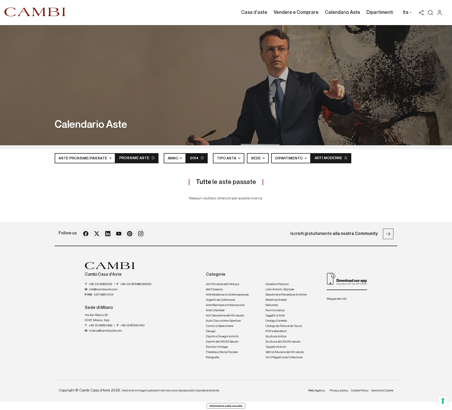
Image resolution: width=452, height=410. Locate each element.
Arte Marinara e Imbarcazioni (225, 305)
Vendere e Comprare (296, 12)
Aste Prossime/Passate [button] (83, 158)
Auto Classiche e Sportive (223, 320)
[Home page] (35, 12)
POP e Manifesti (276, 331)
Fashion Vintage (217, 347)
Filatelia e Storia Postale (222, 352)
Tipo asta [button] (227, 158)
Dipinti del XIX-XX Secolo (222, 341)
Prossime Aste (134, 158)
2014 (194, 158)
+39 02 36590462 (100, 325)
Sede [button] (256, 158)
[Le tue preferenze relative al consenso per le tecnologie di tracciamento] (443, 401)
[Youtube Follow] (118, 233)
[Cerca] (430, 12)
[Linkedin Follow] (107, 233)
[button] (405, 13)
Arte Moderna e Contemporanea (227, 294)
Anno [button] (173, 158)
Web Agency (316, 390)
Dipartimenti (379, 12)
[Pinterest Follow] (129, 233)
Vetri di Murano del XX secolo (284, 352)
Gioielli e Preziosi (277, 284)
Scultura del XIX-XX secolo (282, 341)
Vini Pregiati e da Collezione (284, 357)
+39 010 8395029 (100, 284)
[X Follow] (96, 233)
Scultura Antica (275, 336)
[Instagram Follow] (140, 233)
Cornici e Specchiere (219, 326)
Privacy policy (339, 390)
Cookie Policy (360, 390)
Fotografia (212, 357)
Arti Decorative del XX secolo (225, 315)
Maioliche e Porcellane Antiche (286, 294)
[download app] (347, 278)
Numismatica (275, 310)
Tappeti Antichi (275, 347)
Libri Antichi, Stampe (279, 289)
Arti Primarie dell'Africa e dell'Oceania (222, 287)
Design (211, 331)
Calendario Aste (342, 12)
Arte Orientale (215, 310)
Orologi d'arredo (276, 320)
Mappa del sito (337, 299)
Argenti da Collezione (220, 300)
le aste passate (226, 182)
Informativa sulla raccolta (226, 405)
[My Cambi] (440, 13)
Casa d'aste (254, 12)
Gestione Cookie (382, 390)
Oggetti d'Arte (275, 315)
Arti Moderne (329, 158)
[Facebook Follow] (86, 233)
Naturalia (271, 305)
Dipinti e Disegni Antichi (222, 336)
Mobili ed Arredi (276, 300)
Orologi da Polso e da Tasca (283, 326)
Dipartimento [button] (289, 158)
